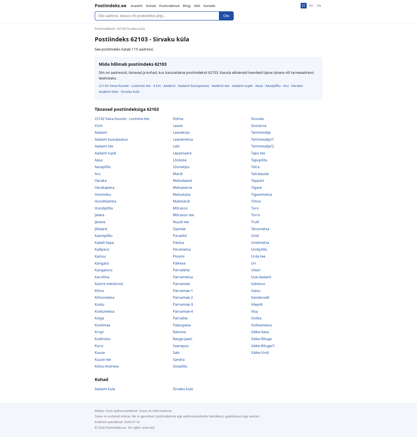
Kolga (99, 318)
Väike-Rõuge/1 (263, 345)
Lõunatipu (181, 166)
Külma (178, 118)
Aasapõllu (273, 85)
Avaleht (136, 5)
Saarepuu (181, 345)
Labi (176, 146)
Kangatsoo (104, 270)
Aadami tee (221, 85)
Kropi (99, 331)
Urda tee (258, 256)
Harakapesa (104, 187)
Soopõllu (180, 366)
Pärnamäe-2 (183, 297)
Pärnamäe (181, 283)
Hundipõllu (104, 208)
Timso (256, 201)
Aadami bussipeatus (193, 85)
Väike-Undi (260, 352)
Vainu (255, 290)
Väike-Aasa (260, 331)
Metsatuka (181, 194)
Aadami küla (108, 91)
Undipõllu (259, 249)
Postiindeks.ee (110, 5)
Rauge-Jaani (182, 338)
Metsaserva (182, 187)
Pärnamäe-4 (183, 311)
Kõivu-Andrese (107, 366)
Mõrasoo (180, 208)
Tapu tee (258, 153)
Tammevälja (261, 132)
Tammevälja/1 (262, 139)
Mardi (178, 173)
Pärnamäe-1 (183, 290)
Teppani (257, 180)
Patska (178, 242)
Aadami (169, 85)
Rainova (179, 331)
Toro (255, 208)
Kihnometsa (104, 297)
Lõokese (180, 160)
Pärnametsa (183, 277)
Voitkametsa (261, 325)
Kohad (151, 5)
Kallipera (102, 249)
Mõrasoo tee (183, 215)
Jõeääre (101, 228)
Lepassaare (182, 153)
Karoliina (102, 277)
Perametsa (182, 249)
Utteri (256, 270)
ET (303, 5)
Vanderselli (260, 297)
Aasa (259, 85)
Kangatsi (102, 263)
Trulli (255, 221)
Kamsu (100, 256)
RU (311, 5)
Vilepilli (257, 304)
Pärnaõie (180, 318)
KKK (197, 5)
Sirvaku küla (130, 91)
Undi (255, 235)
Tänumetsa (260, 228)
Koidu (99, 304)
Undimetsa (260, 242)
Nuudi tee (181, 221)
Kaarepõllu (104, 235)
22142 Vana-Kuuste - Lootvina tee (125, 85)
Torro (255, 215)
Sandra (179, 359)
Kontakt (209, 5)
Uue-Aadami (261, 277)
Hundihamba (105, 201)
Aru (286, 85)
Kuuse (100, 352)
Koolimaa (102, 325)
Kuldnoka (102, 338)
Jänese (100, 221)
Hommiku (103, 194)
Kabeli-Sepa (104, 242)
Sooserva (258, 125)
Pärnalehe (181, 270)
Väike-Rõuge (261, 338)
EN (319, 5)
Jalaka (99, 215)
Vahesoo (258, 283)
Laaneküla (181, 132)
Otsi (226, 16)
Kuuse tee (103, 359)
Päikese (179, 263)
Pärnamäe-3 (183, 304)
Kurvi (99, 345)
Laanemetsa (183, 139)
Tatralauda (260, 173)
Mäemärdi (181, 201)
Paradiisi (180, 235)
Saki (176, 352)
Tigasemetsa (261, 194)
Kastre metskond (109, 283)
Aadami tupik (242, 85)
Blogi (187, 5)
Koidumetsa (104, 311)
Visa (254, 311)
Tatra (255, 166)
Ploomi (178, 256)
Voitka (256, 318)
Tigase (256, 187)
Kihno (99, 290)
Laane (178, 125)
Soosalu (257, 118)
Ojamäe (179, 228)
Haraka (297, 85)
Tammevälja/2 (262, 146)
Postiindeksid (169, 5)
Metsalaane (182, 180)
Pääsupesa (182, 325)
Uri (253, 263)
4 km (157, 85)
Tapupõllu (259, 160)
